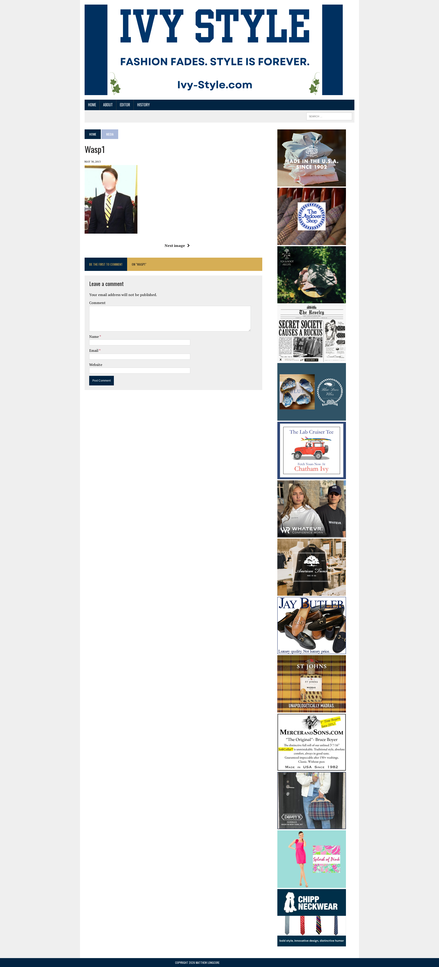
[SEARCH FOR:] (329, 115)
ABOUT (108, 104)
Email (94, 350)
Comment (97, 302)
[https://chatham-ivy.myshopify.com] (311, 476)
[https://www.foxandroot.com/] (311, 300)
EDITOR (125, 104)
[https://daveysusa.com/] (311, 826)
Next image (175, 245)
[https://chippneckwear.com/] (311, 943)
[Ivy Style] (214, 50)
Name (94, 336)
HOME (92, 104)
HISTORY (143, 104)
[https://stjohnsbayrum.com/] (311, 709)
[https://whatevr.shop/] (311, 534)
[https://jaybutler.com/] (311, 651)
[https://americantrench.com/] (311, 592)
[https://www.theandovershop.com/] (311, 241)
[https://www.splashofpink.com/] (311, 884)
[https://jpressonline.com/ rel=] (311, 183)
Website (95, 364)
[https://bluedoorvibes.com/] (311, 417)
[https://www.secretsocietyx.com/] (311, 358)
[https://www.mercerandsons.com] (311, 767)
